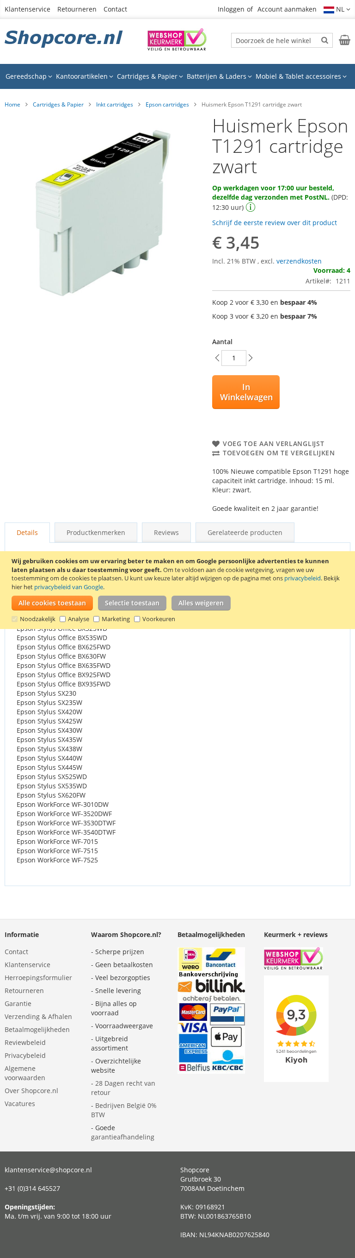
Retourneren (77, 9)
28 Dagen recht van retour (123, 1088)
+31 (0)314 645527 (32, 1188)
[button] (337, 9)
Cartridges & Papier (58, 104)
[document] (179, 590)
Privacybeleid (25, 1055)
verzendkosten (299, 261)
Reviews (166, 532)
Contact (115, 9)
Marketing (116, 619)
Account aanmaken (287, 9)
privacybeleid (302, 578)
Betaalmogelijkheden (37, 1029)
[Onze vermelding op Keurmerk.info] (177, 48)
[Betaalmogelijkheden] (211, 1071)
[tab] (27, 532)
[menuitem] (29, 76)
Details (27, 532)
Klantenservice (27, 9)
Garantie (18, 1003)
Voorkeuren (158, 619)
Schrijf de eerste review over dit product (274, 222)
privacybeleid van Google (68, 587)
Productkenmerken (96, 532)
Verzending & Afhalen (38, 1016)
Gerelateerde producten (245, 532)
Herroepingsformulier (38, 977)
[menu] (177, 76)
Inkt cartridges (114, 104)
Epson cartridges (167, 104)
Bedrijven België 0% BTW (124, 1110)
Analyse (78, 619)
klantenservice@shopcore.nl (48, 1169)
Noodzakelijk (37, 619)
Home (12, 104)
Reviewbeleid (25, 1042)
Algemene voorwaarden (25, 1073)
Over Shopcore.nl (31, 1090)
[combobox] (282, 40)
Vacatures (20, 1103)
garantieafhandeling (122, 1136)
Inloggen (231, 9)
